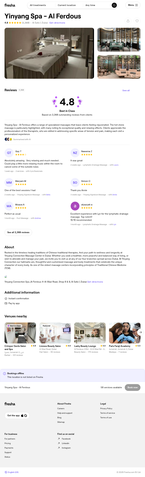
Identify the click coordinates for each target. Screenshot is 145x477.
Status (7, 457)
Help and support (64, 413)
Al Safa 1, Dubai (40, 23)
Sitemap (61, 422)
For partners (10, 439)
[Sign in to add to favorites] (32, 326)
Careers (60, 408)
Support (8, 452)
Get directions (57, 23)
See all (126, 90)
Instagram (66, 448)
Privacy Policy (106, 408)
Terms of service (107, 413)
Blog (59, 417)
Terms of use (106, 417)
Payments (9, 448)
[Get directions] (67, 276)
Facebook (66, 439)
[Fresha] (10, 5)
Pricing (8, 443)
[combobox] (41, 5)
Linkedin (65, 443)
